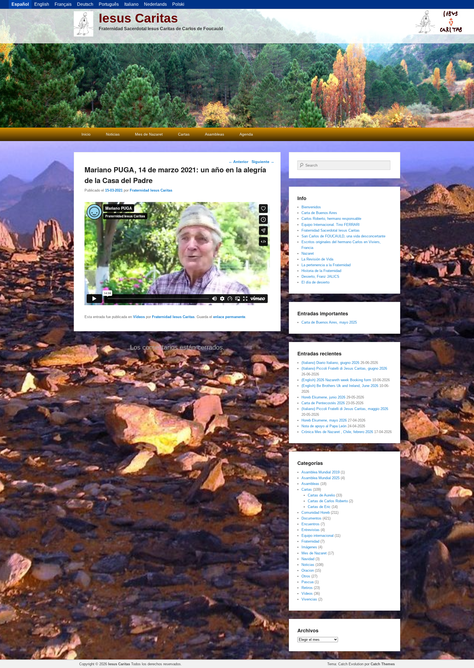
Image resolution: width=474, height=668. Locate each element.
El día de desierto (315, 282)
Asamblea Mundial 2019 (320, 472)
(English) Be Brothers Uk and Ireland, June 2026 (339, 386)
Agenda (246, 134)
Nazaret (307, 253)
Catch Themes (383, 664)
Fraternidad (310, 541)
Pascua (307, 582)
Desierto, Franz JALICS (320, 276)
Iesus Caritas (138, 18)
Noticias (113, 134)
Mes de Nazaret (149, 134)
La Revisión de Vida (317, 259)
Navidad (307, 559)
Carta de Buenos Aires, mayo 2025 (329, 322)
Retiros (307, 588)
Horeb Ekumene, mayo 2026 (324, 420)
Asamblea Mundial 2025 (320, 478)
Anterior (238, 161)
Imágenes (309, 547)
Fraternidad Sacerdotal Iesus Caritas (330, 230)
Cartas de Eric (319, 507)
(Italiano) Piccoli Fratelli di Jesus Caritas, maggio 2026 (344, 409)
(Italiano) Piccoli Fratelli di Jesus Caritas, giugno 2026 (344, 368)
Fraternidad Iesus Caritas (151, 190)
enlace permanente (229, 317)
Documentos (311, 518)
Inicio (86, 134)
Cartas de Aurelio (321, 495)
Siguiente (263, 161)
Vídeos (139, 317)
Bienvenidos (311, 207)
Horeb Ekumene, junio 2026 (323, 397)
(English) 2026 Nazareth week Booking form (336, 380)
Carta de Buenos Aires (319, 213)
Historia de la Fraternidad (321, 271)
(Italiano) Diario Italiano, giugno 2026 (330, 363)
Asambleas (214, 134)
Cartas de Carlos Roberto (328, 501)
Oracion (307, 570)
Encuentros (310, 524)
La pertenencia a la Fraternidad (326, 265)
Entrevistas (310, 530)
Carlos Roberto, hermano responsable (331, 219)
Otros (305, 576)
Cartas (184, 134)
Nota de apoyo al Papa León (323, 426)
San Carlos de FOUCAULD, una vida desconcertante (343, 236)
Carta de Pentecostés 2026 (323, 403)
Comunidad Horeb (315, 512)
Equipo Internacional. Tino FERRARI (330, 225)
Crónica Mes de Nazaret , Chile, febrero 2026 (337, 432)
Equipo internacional (317, 536)
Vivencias (309, 599)
